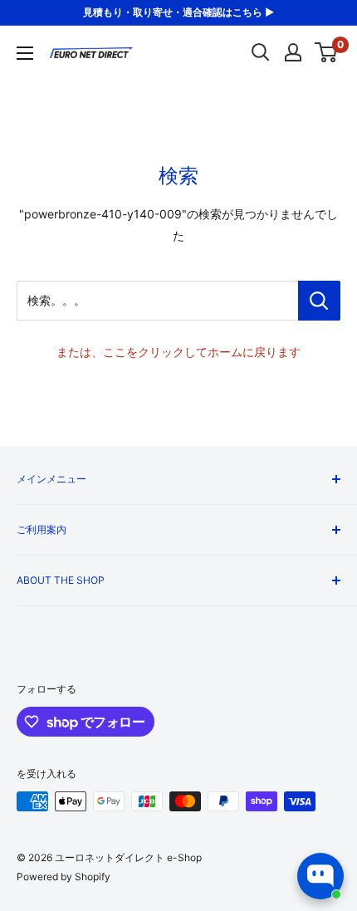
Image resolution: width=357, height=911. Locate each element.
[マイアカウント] (293, 52)
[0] (326, 52)
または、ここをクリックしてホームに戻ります (178, 352)
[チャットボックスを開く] (320, 876)
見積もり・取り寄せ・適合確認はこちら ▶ (178, 12)
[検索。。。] (319, 301)
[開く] (261, 52)
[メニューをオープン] (25, 53)
